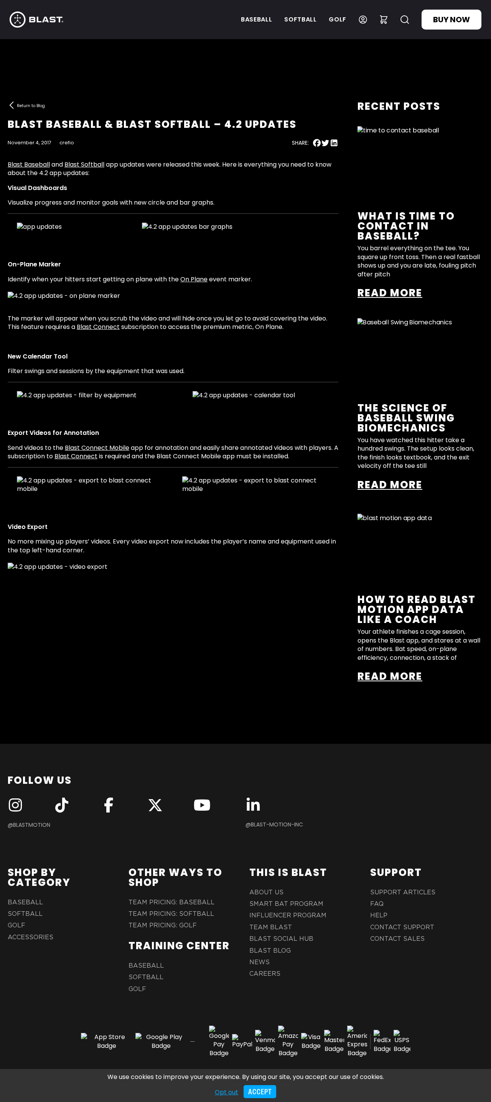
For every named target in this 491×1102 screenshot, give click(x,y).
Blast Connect (98, 326)
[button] (317, 143)
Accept (260, 1091)
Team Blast (270, 927)
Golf (337, 19)
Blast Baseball (29, 164)
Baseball (256, 19)
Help (378, 915)
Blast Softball (84, 164)
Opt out (226, 1092)
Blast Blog (270, 951)
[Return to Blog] (11, 105)
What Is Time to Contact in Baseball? (406, 226)
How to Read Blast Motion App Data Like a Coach (417, 609)
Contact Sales (397, 939)
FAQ (377, 904)
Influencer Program (287, 915)
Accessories (30, 937)
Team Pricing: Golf (163, 925)
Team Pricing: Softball (171, 914)
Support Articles (402, 892)
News (259, 962)
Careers (264, 974)
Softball (300, 19)
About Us (266, 892)
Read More (390, 293)
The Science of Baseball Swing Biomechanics (406, 418)
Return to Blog (31, 106)
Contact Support (402, 927)
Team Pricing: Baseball (171, 902)
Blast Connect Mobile (97, 447)
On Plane (194, 279)
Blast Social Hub (281, 939)
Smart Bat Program (286, 904)
